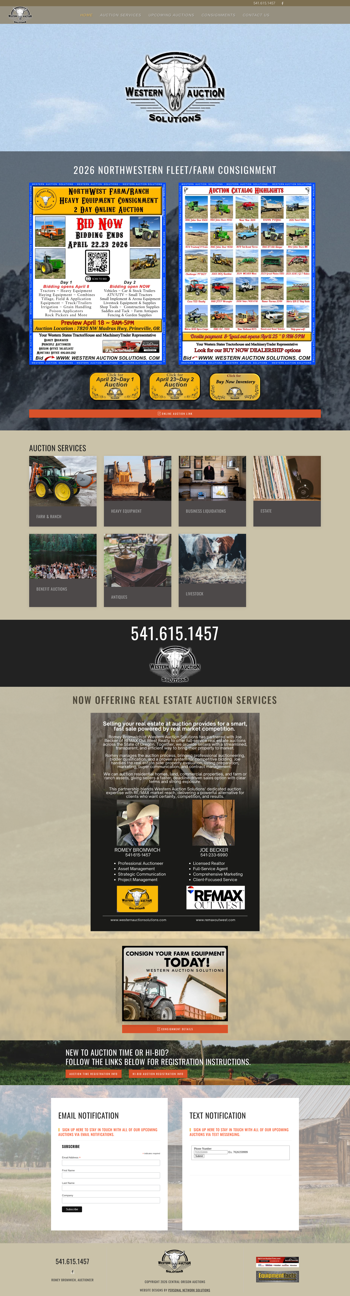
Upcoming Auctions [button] (171, 15)
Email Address (71, 1157)
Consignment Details (177, 1029)
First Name (68, 1170)
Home (86, 15)
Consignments (219, 15)
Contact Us (256, 15)
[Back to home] (20, 15)
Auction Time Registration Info (93, 1074)
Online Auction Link (177, 413)
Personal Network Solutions (189, 1290)
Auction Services (120, 15)
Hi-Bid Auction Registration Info (158, 1074)
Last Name (68, 1182)
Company (67, 1195)
